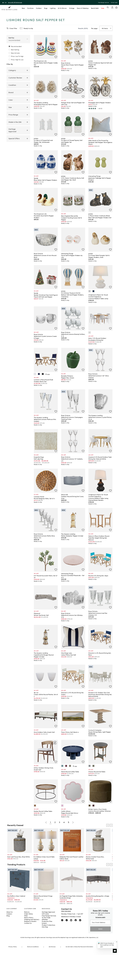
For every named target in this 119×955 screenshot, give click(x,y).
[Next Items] (73, 822)
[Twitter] (80, 920)
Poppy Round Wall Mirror (69, 813)
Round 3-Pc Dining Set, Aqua (98, 575)
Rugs (46, 8)
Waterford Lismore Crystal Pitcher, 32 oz (100, 418)
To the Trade (114, 2)
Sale (102, 8)
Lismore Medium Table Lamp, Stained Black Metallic (98, 499)
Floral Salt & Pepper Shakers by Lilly (72, 256)
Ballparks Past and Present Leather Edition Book (71, 858)
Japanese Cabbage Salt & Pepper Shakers (99, 179)
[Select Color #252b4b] (39, 374)
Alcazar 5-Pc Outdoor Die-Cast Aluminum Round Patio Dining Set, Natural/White (100, 694)
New (23, 8)
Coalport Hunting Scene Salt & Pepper (71, 219)
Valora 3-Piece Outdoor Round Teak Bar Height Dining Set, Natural (98, 538)
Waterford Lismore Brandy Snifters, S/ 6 (73, 335)
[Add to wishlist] (56, 57)
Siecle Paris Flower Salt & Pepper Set (72, 66)
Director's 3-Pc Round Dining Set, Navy (99, 654)
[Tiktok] (67, 920)
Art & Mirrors (62, 8)
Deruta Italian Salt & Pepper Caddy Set (46, 64)
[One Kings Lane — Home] (9, 8)
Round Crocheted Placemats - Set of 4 (72, 576)
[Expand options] (27, 70)
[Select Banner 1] (4, 2)
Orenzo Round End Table (96, 772)
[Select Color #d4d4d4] (89, 332)
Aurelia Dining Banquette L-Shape (97, 896)
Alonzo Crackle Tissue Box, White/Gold (95, 858)
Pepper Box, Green (67, 378)
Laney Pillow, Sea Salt (68, 655)
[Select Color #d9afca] (62, 805)
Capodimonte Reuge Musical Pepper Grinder (44, 656)
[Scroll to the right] (111, 825)
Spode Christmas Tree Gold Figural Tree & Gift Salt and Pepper (46, 296)
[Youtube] (71, 920)
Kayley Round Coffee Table (43, 811)
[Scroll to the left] (107, 825)
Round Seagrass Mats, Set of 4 (44, 498)
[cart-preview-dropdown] (116, 7)
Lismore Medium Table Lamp (98, 298)
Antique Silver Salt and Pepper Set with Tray (73, 103)
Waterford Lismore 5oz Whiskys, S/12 (72, 616)
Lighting (52, 8)
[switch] (21, 28)
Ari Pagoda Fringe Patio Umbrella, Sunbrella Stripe (71, 897)
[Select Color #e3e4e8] (35, 374)
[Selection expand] (110, 28)
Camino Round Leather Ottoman (99, 811)
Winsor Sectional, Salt (41, 615)
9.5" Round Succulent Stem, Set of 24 (45, 576)
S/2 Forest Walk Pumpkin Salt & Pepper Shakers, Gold (98, 256)
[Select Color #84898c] (89, 766)
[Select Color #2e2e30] (43, 374)
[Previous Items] (46, 822)
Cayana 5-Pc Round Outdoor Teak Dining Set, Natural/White (99, 458)
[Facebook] (76, 920)
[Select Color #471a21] (93, 805)
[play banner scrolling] (5, 2)
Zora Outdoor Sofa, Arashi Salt (44, 732)
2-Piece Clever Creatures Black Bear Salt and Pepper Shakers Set (99, 217)
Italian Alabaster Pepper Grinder (72, 536)
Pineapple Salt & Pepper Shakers (99, 102)
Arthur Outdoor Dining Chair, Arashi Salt (44, 769)
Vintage (71, 8)
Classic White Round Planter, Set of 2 (46, 695)
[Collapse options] (27, 39)
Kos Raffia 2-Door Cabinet (16, 896)
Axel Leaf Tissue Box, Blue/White (18, 857)
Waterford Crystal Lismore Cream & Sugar (45, 337)
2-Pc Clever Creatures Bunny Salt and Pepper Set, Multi (72, 179)
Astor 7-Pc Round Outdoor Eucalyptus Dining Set (97, 339)
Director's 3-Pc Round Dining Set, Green (72, 693)
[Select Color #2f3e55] (93, 291)
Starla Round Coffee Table (70, 772)
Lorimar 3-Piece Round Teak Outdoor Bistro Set (43, 380)
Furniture (30, 8)
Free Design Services (103, 2)
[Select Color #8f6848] (35, 805)
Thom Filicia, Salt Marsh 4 (70, 732)
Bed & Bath (95, 8)
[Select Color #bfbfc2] (89, 291)
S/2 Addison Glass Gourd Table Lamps (44, 858)
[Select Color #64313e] (66, 766)
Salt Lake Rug (38, 459)
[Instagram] (62, 920)
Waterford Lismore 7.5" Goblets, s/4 (72, 460)
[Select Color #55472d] (89, 805)
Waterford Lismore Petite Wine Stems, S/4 (44, 537)
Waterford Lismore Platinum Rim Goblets (45, 420)
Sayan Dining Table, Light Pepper (99, 732)
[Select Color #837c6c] (70, 766)
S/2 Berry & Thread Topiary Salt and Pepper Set (71, 141)
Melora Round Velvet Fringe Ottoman (43, 897)
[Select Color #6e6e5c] (93, 766)
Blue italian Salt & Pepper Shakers (45, 180)
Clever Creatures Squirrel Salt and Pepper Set (100, 64)
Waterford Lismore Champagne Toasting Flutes (72, 418)
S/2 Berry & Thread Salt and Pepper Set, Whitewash (43, 141)
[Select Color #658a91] (62, 766)
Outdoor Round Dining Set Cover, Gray (72, 497)
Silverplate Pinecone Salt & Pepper (46, 104)
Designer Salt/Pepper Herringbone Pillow (100, 143)
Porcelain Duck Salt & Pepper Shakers (44, 217)
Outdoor (39, 8)
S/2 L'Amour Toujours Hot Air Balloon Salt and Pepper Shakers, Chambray (72, 295)
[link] (18, 47)
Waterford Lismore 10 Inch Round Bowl (45, 256)
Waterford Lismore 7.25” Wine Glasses (98, 377)
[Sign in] (112, 7)
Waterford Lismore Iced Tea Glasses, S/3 (97, 614)
